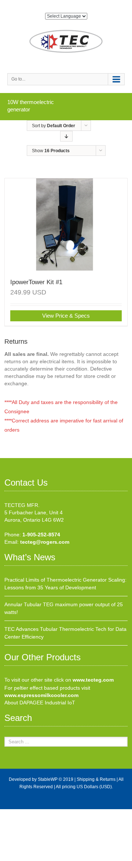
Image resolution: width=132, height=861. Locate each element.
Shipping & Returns (96, 779)
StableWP (48, 779)
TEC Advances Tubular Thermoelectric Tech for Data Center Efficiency (65, 633)
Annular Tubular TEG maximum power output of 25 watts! (63, 608)
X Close (9, 813)
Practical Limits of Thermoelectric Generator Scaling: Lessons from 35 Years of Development (65, 583)
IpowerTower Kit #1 (36, 282)
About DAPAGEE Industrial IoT (39, 702)
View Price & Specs (66, 315)
